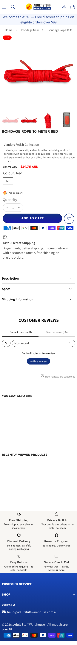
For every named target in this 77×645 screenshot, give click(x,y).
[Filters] (6, 343)
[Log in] (64, 7)
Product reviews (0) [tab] (20, 331)
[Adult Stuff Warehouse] (38, 6)
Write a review (38, 361)
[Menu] (4, 7)
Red (8, 181)
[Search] (13, 7)
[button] (72, 7)
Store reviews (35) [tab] (57, 331)
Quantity (10, 199)
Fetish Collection (27, 144)
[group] (10, 119)
